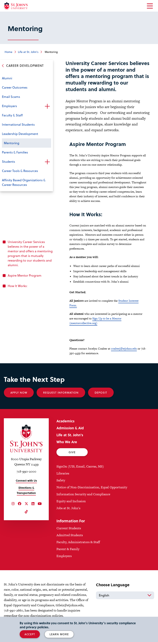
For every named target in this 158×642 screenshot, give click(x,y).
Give (72, 452)
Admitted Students (69, 535)
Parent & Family (67, 549)
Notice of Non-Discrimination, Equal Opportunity (91, 487)
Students (8, 161)
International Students (18, 124)
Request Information (61, 392)
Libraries (62, 473)
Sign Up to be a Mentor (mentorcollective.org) (95, 320)
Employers (9, 106)
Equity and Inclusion (71, 501)
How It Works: (17, 286)
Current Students (68, 528)
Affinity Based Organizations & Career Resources (23, 182)
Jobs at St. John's (68, 508)
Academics (65, 420)
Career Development (25, 65)
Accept (29, 634)
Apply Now (18, 392)
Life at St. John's (28, 52)
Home (8, 52)
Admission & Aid (70, 427)
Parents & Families (15, 152)
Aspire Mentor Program (24, 275)
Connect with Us (26, 481)
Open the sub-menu (47, 106)
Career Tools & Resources (20, 171)
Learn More (59, 634)
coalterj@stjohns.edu (124, 348)
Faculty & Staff (12, 115)
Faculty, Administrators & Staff (78, 542)
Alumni (7, 78)
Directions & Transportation (26, 490)
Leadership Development (20, 133)
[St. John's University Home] (16, 6)
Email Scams (11, 96)
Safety (60, 480)
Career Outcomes (14, 87)
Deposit (101, 392)
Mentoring (11, 143)
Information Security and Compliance (83, 494)
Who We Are (66, 441)
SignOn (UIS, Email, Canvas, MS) (80, 466)
